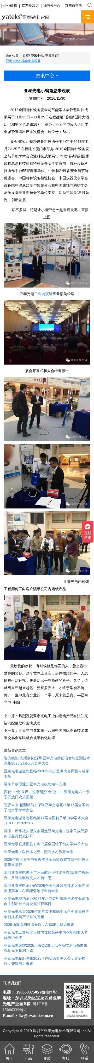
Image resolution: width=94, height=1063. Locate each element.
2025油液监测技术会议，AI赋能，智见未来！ (41, 924)
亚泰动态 (51, 56)
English (72, 17)
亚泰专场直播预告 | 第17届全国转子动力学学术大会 (46, 844)
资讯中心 (37, 56)
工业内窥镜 (43, 294)
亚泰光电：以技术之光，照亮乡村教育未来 (38, 852)
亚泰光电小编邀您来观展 (23, 61)
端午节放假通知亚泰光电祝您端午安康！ (37, 784)
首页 (26, 56)
